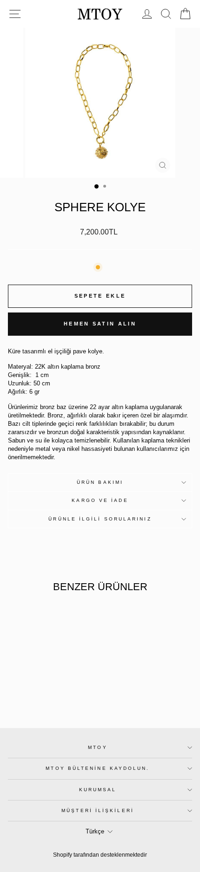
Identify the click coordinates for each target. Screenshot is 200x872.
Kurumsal (98, 789)
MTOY (97, 747)
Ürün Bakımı (100, 482)
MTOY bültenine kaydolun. (97, 768)
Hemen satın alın (100, 323)
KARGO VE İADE (100, 500)
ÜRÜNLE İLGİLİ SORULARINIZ (99, 518)
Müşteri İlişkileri (97, 810)
